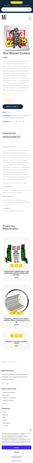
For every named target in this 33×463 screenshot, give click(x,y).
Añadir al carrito (12, 106)
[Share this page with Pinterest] (19, 121)
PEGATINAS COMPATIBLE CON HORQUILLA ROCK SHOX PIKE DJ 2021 (16, 273)
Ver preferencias (16, 457)
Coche (13, 115)
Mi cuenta (7, 5)
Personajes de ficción (9, 118)
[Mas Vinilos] (4, 17)
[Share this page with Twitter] (16, 121)
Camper (5, 420)
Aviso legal (6, 395)
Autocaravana (6, 423)
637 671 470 (17, 2)
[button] (30, 430)
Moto (4, 417)
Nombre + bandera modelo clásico (17, 342)
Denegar (16, 452)
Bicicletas (5, 414)
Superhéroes (20, 118)
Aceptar (16, 447)
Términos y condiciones (9, 398)
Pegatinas (27, 115)
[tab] (13, 133)
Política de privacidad (16, 460)
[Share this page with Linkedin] (23, 121)
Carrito (15, 5)
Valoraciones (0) (11, 136)
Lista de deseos (25, 5)
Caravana (5, 425)
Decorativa (19, 115)
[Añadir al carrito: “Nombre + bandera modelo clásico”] (16, 336)
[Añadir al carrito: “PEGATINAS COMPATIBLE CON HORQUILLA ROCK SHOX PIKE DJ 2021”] (16, 266)
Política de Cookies (8, 400)
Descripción (9, 133)
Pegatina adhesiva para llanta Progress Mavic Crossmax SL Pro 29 (16, 320)
